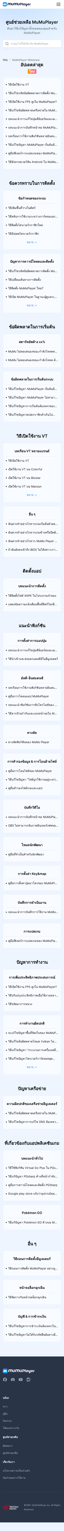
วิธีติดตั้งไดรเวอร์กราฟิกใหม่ (25, 225)
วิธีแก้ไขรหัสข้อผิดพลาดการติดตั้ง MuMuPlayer (32, 94)
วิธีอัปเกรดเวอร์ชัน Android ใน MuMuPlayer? (33, 163)
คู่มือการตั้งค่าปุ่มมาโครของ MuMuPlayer (33, 885)
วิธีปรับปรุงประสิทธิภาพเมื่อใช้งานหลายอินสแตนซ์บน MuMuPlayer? (32, 997)
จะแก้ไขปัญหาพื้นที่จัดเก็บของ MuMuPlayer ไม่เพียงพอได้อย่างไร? (33, 1034)
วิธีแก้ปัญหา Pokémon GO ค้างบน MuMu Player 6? (32, 1224)
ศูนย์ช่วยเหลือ (10, 1452)
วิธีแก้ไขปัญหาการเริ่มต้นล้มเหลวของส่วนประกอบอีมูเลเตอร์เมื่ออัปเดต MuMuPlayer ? (33, 407)
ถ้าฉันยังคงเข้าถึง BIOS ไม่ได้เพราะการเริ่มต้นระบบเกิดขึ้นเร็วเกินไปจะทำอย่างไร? (33, 551)
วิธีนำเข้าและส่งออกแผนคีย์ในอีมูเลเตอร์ (33, 659)
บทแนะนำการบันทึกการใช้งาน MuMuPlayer (33, 913)
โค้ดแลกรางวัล (11, 1427)
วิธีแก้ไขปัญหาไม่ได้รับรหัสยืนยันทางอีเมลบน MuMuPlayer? (32, 1336)
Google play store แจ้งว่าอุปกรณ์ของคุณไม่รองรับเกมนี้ (33, 1195)
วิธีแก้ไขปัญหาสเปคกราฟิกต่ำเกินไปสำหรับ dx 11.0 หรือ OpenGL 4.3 (33, 416)
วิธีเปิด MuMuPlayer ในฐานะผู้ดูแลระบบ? (32, 298)
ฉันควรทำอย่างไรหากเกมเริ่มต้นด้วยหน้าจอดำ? (32, 525)
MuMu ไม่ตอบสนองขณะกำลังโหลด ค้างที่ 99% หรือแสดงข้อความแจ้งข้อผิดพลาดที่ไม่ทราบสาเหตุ (33, 361)
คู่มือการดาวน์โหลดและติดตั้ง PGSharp (32, 1185)
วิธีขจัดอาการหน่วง (20, 1004)
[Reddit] (28, 1379)
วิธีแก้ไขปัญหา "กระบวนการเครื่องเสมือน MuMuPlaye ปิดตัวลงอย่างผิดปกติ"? (33, 1051)
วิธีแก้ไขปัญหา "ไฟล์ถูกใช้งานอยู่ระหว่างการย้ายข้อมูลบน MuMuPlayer (32, 781)
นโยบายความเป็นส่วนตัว (16, 1470)
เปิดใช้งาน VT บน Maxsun (24, 486)
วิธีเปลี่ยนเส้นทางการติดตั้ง (24, 279)
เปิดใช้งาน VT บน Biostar (24, 478)
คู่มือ (5, 1413)
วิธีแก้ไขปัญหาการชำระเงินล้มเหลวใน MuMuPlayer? (32, 1327)
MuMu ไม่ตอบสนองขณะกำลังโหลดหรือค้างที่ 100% (33, 353)
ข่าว (5, 1406)
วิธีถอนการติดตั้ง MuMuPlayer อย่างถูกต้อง (32, 1270)
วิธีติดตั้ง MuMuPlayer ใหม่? (25, 288)
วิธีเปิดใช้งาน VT (18, 84)
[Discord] (13, 1379)
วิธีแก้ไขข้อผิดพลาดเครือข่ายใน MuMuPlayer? (32, 112)
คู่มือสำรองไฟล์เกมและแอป (25, 788)
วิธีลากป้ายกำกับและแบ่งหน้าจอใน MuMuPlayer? (32, 715)
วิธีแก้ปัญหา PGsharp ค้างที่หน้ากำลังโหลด (32, 1178)
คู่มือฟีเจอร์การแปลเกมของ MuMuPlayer (33, 155)
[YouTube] (20, 1379)
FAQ (5, 59)
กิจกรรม (7, 1420)
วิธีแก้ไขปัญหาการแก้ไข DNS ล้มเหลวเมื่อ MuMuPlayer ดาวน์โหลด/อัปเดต (32, 1123)
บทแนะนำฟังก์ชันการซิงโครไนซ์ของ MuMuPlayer (32, 706)
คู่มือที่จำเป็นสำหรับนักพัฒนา (26, 854)
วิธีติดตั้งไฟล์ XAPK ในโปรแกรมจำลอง (32, 595)
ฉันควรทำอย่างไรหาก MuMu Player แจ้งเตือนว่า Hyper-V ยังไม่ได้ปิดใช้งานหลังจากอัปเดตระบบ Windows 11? (33, 542)
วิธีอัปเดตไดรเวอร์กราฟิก (23, 233)
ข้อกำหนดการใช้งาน (14, 1477)
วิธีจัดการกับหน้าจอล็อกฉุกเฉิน (27, 1297)
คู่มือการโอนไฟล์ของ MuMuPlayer (30, 771)
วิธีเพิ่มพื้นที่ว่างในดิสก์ (22, 208)
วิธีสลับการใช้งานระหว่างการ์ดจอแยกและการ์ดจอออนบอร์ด (32, 218)
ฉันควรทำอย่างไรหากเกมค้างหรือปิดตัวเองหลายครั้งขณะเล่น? (32, 534)
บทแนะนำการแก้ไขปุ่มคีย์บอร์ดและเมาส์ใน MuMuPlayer (32, 120)
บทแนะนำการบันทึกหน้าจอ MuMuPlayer (32, 129)
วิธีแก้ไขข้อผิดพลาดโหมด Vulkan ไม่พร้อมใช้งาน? (33, 1043)
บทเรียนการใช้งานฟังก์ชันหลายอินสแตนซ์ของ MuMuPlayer (32, 137)
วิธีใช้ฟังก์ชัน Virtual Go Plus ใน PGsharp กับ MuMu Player (32, 1169)
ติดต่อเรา (8, 1445)
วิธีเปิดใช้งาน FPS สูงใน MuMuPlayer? (32, 101)
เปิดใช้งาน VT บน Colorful (25, 469)
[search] (7, 43)
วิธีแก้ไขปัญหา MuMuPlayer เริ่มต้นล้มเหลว (32, 146)
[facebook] (5, 1379)
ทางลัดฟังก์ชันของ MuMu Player (28, 742)
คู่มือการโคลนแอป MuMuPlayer (28, 696)
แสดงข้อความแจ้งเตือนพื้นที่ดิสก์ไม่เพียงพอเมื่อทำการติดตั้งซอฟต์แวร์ (32, 606)
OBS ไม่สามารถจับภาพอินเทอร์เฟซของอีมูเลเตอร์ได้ (32, 827)
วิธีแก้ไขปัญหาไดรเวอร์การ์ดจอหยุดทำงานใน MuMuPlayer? (32, 1060)
